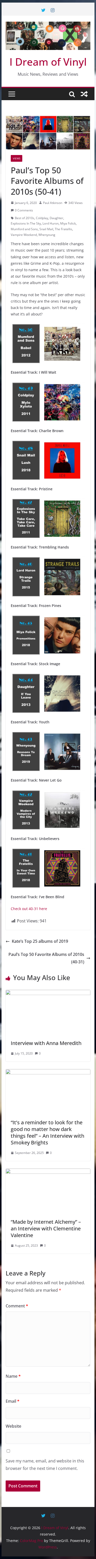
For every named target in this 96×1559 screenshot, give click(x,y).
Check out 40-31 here (29, 908)
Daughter (56, 218)
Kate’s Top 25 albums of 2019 (40, 941)
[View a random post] (84, 94)
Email (12, 1401)
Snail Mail (46, 229)
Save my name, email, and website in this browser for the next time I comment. (45, 1464)
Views (16, 158)
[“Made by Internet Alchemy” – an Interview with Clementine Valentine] (48, 1172)
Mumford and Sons (24, 229)
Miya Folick (68, 223)
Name (13, 1376)
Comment (17, 1306)
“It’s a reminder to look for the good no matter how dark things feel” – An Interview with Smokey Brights (47, 1132)
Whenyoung (46, 235)
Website (13, 1426)
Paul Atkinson (52, 203)
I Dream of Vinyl (48, 62)
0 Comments (24, 210)
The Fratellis (63, 229)
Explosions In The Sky (26, 223)
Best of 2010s (24, 218)
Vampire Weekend (24, 235)
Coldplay (42, 218)
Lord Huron (50, 223)
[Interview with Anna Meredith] (48, 993)
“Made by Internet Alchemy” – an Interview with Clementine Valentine (46, 1228)
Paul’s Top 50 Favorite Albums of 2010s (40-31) (46, 958)
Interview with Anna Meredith (46, 1043)
